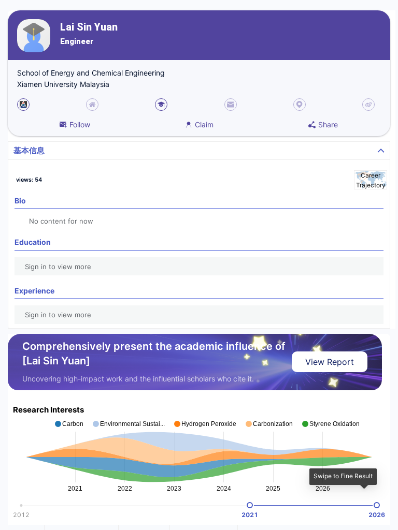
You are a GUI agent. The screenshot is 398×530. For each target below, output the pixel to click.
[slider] (249, 505)
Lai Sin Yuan (89, 27)
